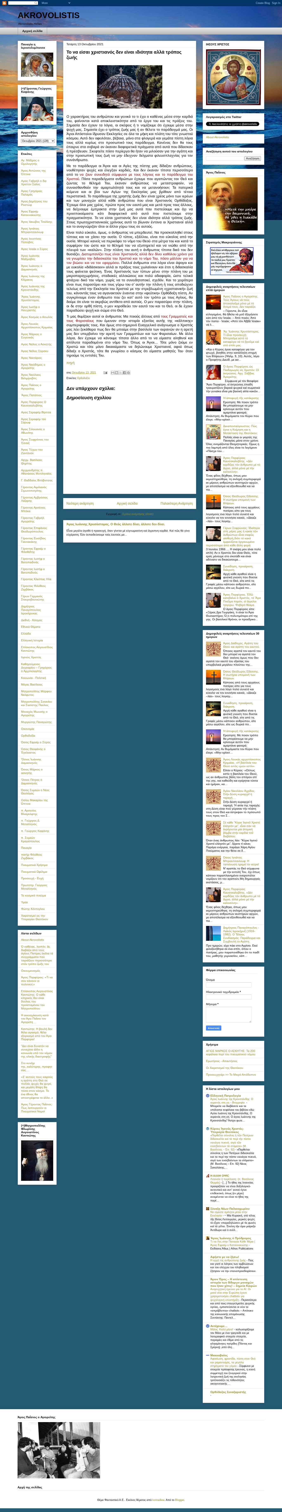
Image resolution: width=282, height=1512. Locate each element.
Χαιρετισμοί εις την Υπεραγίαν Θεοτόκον (34, 917)
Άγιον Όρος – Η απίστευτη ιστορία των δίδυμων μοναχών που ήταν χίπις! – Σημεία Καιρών (233, 1282)
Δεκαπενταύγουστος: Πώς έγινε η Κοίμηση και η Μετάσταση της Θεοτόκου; (240, 429)
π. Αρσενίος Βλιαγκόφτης (29, 812)
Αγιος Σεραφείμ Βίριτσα (36, 412)
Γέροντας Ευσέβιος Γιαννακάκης (33, 540)
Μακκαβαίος (219, 1355)
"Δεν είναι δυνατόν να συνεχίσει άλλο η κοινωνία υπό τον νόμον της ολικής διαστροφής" (36, 1051)
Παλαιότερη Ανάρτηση (177, 503)
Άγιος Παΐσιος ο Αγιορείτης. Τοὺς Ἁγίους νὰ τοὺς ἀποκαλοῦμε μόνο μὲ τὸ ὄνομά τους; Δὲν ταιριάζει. (240, 301)
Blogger (179, 1499)
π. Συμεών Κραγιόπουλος (30, 839)
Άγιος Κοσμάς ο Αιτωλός (37, 317)
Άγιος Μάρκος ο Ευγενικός (31, 335)
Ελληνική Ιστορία (32, 640)
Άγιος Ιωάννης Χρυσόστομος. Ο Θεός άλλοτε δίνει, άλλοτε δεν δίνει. (115, 524)
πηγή (70, 363)
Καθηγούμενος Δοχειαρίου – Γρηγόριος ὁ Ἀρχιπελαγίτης (36, 667)
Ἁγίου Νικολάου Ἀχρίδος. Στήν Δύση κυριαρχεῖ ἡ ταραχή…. (239, 794)
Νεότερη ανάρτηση (80, 503)
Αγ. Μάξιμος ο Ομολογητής (30, 162)
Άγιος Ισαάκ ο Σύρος (34, 249)
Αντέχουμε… (218, 1326)
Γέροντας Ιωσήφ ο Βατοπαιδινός (33, 560)
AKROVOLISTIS (49, 15)
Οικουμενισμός (30, 970)
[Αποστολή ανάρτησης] (105, 372)
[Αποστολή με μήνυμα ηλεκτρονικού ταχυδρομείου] (113, 373)
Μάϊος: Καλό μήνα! (222, 1329)
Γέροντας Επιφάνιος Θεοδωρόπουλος (34, 529)
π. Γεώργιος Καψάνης (35, 831)
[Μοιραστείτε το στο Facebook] (124, 373)
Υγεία (24, 902)
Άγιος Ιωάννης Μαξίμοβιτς (30, 257)
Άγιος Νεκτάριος (31, 357)
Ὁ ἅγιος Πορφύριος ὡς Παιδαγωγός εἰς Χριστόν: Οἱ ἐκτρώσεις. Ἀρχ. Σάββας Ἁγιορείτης (241, 371)
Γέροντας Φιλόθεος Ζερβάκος (33, 587)
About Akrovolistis (32, 939)
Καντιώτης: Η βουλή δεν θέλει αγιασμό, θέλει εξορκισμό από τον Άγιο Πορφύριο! (36, 1034)
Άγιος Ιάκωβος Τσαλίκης (36, 221)
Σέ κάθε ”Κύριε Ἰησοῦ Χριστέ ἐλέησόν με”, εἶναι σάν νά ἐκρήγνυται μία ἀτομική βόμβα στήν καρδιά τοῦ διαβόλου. (241, 829)
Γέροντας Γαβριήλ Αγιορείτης (32, 519)
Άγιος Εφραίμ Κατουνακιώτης (31, 213)
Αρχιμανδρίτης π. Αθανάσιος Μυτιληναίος (36, 472)
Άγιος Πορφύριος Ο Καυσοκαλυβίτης (33, 403)
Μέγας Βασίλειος (32, 684)
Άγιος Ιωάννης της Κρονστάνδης (33, 288)
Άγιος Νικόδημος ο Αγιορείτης (33, 366)
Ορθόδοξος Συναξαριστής (228, 1392)
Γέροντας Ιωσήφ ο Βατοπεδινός (33, 570)
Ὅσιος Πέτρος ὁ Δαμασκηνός (31, 781)
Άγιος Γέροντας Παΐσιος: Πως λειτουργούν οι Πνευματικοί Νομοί (36, 1108)
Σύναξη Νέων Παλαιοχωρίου (230, 1208)
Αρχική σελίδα (32, 31)
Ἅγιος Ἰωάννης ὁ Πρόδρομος (230, 1238)
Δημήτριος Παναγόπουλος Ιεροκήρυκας (31, 610)
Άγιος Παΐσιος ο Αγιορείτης (31, 386)
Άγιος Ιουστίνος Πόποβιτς (31, 240)
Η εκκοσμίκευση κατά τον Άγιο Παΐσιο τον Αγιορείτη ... (35, 1019)
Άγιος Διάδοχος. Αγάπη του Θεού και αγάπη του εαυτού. (241, 645)
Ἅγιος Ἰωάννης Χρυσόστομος (30, 298)
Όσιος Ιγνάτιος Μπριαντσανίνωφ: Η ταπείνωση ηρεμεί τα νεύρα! (241, 861)
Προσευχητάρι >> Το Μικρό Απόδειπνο (231, 1074)
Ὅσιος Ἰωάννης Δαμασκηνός (31, 761)
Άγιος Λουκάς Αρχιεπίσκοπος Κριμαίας (37, 325)
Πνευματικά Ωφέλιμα (34, 871)
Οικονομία (27, 728)
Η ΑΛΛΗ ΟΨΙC (219, 1175)
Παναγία (26, 847)
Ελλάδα (26, 633)
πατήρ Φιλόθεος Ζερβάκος (31, 856)
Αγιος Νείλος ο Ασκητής (36, 344)
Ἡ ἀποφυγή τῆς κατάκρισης (241, 398)
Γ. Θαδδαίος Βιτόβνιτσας (37, 480)
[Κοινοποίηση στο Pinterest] (128, 373)
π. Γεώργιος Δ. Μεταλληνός (30, 822)
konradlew (158, 1499)
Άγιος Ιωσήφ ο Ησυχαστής (30, 308)
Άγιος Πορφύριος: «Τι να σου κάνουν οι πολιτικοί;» (37, 981)
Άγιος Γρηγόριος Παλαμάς (31, 192)
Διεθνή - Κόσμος (31, 620)
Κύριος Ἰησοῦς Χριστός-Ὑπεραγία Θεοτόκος (227, 1130)
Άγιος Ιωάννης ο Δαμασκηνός (31, 267)
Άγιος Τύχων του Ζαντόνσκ (32, 451)
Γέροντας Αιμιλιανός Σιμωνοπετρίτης (34, 488)
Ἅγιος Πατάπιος (31, 395)
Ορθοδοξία (83, 378)
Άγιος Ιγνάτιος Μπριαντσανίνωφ (32, 230)
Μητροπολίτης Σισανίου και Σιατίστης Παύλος (36, 703)
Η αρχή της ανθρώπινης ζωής (228, 1260)
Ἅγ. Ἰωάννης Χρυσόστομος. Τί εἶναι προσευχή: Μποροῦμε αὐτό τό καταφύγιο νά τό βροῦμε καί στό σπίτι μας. (241, 338)
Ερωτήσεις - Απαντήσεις (221, 1061)
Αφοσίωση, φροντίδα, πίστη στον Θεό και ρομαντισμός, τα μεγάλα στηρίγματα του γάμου (232, 1362)
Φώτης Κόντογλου (33, 908)
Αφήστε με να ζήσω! (224, 1257)
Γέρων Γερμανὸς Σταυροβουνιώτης (32, 598)
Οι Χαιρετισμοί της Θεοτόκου (224, 1067)
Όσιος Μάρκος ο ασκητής (32, 771)
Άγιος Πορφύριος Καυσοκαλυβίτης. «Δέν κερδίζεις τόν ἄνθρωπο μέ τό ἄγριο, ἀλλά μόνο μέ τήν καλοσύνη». (241, 464)
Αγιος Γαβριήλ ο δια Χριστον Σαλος (33, 182)
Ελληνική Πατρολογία (225, 1095)
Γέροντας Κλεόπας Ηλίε (36, 579)
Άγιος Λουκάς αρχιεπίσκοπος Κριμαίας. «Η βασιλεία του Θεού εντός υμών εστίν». (242, 763)
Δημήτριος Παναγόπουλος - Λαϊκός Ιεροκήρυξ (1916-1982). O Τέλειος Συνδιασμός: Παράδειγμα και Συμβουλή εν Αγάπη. (241, 934)
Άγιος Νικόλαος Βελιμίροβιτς (31, 376)
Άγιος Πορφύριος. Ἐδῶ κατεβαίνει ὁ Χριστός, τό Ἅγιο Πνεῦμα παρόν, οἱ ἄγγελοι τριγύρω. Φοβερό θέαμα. (242, 599)
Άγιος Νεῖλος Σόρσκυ (34, 351)
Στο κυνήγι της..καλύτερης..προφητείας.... (36, 1066)
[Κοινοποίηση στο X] (120, 373)
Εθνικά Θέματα (30, 626)
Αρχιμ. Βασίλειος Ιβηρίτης (31, 461)
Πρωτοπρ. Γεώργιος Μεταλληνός (34, 886)
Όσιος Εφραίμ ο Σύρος (36, 742)
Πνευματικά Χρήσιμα (34, 865)
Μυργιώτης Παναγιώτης (36, 722)
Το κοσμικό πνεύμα (33, 895)
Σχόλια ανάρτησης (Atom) (137, 514)
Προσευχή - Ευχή (32, 878)
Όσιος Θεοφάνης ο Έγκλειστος (33, 750)
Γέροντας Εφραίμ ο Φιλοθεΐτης (33, 550)
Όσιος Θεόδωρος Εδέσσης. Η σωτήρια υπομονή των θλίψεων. (241, 500)
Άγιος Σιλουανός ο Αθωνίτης (33, 430)
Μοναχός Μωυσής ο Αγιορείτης (34, 713)
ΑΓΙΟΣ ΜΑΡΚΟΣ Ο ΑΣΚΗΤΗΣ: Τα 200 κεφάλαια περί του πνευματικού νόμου (230, 1052)
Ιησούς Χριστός (31, 657)
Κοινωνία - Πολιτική (33, 677)
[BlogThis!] (117, 373)
